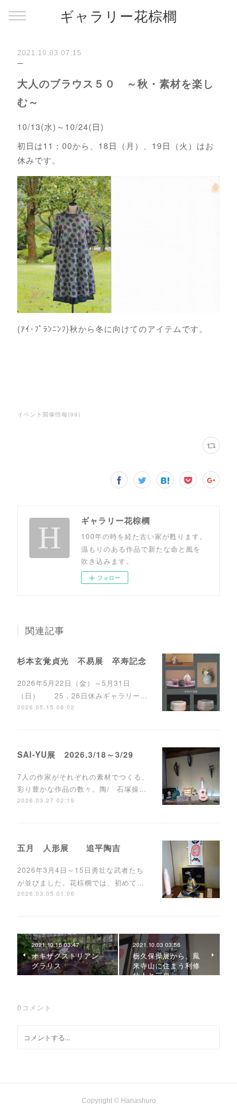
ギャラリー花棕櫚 (118, 16)
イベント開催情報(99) (49, 414)
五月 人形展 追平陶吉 (69, 847)
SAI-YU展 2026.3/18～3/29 (75, 754)
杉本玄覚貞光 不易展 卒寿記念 (82, 660)
